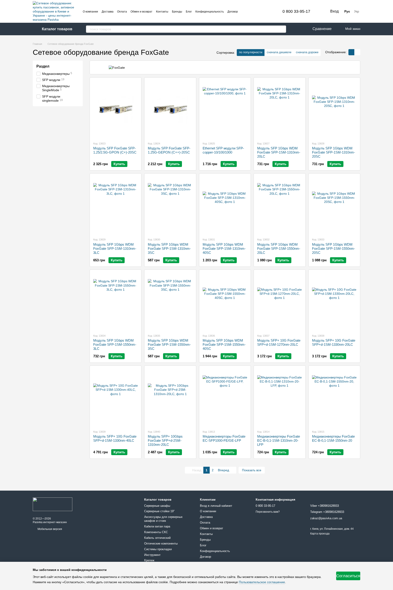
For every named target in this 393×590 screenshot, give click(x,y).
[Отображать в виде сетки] (351, 52)
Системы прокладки (158, 549)
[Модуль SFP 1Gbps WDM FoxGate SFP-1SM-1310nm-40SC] (225, 205)
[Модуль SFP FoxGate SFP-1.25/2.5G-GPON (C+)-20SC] (115, 109)
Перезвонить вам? (268, 511)
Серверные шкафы (157, 505)
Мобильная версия (49, 529)
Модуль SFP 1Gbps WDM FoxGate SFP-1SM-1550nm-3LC (114, 344)
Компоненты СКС (156, 532)
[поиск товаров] (282, 29)
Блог (189, 11)
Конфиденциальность (209, 11)
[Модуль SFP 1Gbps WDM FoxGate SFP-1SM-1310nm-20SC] (334, 109)
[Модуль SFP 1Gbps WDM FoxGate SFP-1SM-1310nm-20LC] (279, 109)
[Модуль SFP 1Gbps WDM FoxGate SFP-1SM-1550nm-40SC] (225, 301)
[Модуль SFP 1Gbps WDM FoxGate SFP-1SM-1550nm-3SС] (170, 301)
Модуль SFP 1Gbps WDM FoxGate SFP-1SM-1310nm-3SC (169, 248)
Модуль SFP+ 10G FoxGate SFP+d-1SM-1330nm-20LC (333, 342)
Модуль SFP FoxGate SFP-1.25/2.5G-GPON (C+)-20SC (114, 150)
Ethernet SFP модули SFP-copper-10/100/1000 (223, 150)
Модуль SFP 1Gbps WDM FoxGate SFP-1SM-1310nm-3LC (114, 248)
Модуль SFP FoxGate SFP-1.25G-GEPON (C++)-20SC (169, 150)
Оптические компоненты (161, 543)
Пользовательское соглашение (262, 582)
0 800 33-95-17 (296, 11)
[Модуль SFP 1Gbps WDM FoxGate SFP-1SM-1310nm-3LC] (115, 205)
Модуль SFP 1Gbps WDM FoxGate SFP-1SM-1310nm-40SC (224, 248)
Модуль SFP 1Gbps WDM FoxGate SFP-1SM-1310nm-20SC (333, 152)
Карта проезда (320, 533)
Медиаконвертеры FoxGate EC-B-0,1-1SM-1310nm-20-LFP (278, 440)
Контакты (162, 11)
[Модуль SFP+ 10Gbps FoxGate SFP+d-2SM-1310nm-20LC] (170, 397)
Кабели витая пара (157, 526)
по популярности (250, 52)
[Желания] (295, 29)
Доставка (107, 11)
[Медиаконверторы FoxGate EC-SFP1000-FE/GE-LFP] (225, 397)
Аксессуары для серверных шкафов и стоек (163, 518)
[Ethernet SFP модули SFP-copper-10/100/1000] (225, 109)
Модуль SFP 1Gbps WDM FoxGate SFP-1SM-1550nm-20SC (333, 248)
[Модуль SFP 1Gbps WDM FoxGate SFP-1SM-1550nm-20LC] (279, 205)
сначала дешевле (279, 52)
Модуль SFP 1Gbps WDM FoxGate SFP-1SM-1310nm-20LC (278, 152)
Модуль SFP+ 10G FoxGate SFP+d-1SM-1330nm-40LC (114, 438)
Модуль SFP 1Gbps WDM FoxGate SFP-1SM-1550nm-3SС (169, 344)
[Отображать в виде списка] (357, 52)
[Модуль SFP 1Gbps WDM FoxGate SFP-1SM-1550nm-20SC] (334, 205)
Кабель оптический (157, 538)
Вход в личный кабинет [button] (216, 505)
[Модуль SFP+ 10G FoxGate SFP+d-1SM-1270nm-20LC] (279, 301)
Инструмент (152, 555)
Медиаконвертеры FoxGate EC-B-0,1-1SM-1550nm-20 (333, 438)
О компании (90, 11)
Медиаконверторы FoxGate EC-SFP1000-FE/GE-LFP (224, 438)
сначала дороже (307, 52)
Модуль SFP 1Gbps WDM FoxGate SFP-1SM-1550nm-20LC (278, 248)
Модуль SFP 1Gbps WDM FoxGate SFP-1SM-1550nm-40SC (224, 344)
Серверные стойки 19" (159, 511)
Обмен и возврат (141, 11)
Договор (232, 11)
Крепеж (149, 560)
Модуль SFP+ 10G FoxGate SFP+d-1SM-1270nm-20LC (278, 342)
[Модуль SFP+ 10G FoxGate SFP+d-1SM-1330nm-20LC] (334, 301)
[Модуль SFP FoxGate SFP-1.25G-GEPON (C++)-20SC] (170, 109)
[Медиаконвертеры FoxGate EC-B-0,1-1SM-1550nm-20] (334, 397)
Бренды (177, 11)
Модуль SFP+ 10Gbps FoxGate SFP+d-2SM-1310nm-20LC (165, 440)
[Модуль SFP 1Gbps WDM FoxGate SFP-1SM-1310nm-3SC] (170, 205)
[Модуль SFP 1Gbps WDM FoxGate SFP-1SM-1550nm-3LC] (115, 301)
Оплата (122, 11)
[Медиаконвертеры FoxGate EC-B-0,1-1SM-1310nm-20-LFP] (279, 397)
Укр (356, 11)
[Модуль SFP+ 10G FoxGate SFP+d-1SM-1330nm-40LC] (115, 397)
